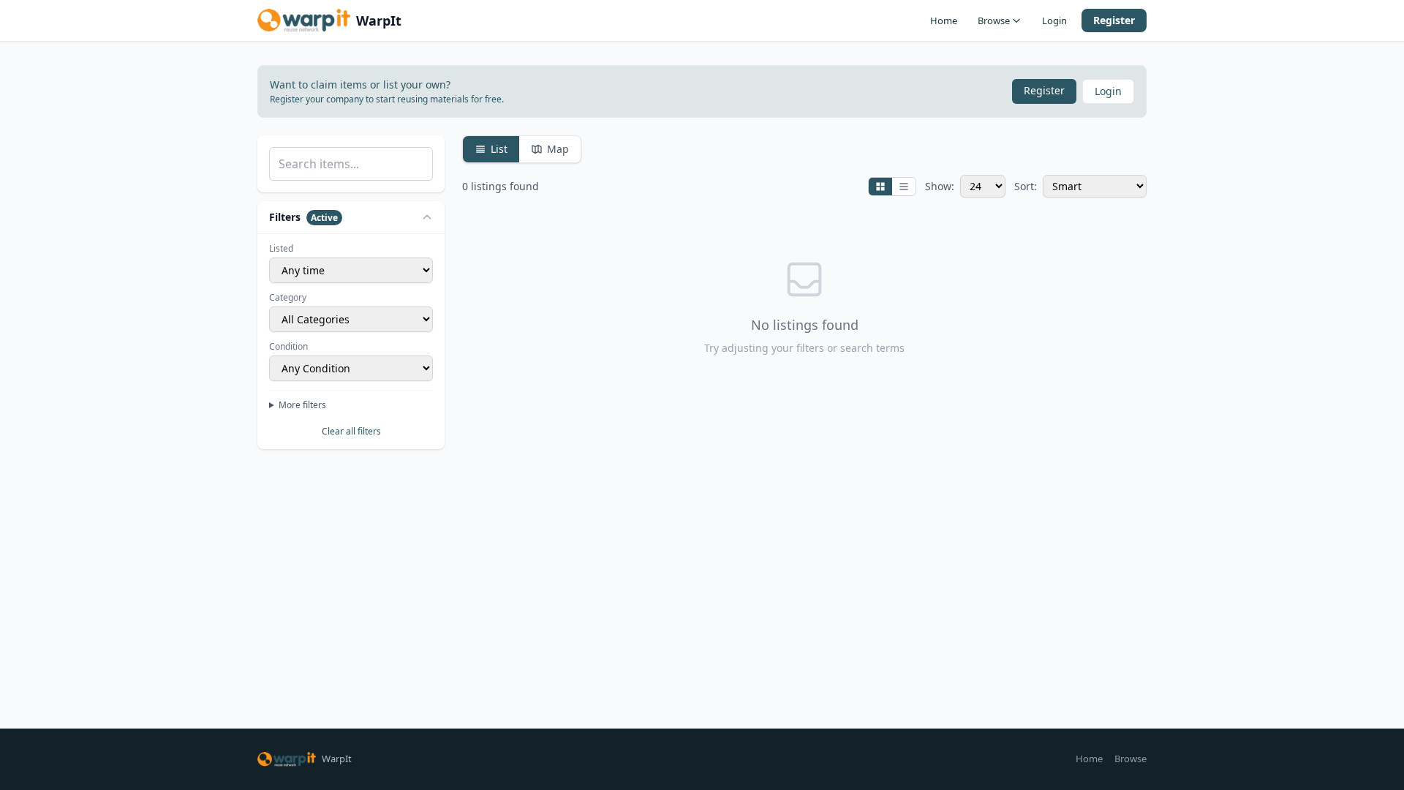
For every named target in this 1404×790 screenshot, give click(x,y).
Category (287, 298)
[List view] (904, 186)
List (499, 149)
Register (1114, 20)
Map (558, 149)
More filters (302, 405)
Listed (281, 249)
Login (1054, 20)
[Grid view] (880, 186)
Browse (994, 20)
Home (943, 20)
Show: (939, 186)
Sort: (1025, 186)
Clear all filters (351, 431)
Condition (288, 347)
